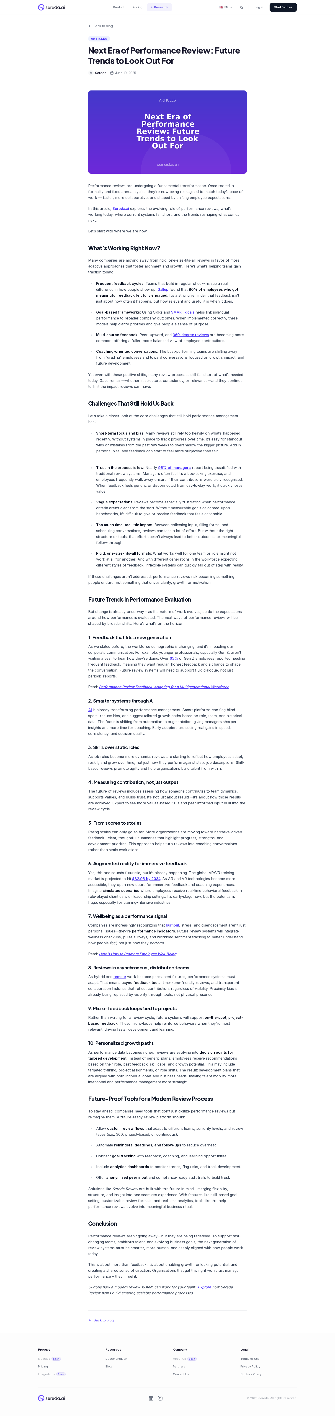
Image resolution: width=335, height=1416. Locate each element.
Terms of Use (250, 1358)
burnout (172, 925)
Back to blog (103, 26)
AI (90, 710)
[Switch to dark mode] (241, 7)
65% (174, 658)
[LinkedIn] (151, 1398)
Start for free (283, 7)
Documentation (116, 1358)
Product (118, 7)
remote (119, 976)
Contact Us (181, 1374)
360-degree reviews (191, 334)
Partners (179, 1366)
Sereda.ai (121, 208)
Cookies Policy (250, 1374)
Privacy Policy (250, 1366)
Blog (109, 1366)
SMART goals (182, 312)
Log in (259, 7)
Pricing (137, 7)
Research (159, 7)
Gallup (162, 289)
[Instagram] (160, 1398)
